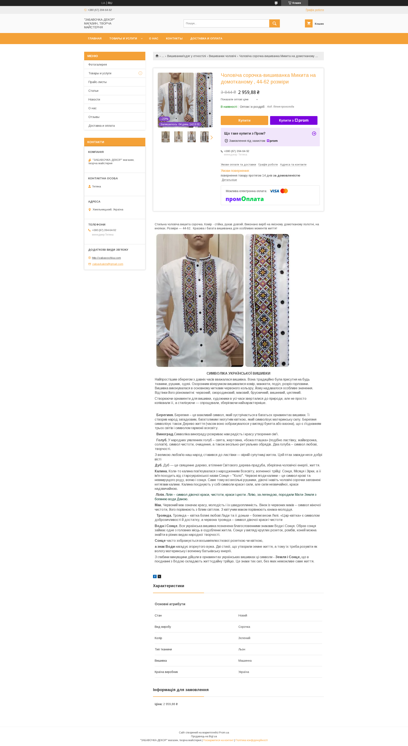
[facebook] (155, 577)
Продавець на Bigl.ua (204, 736)
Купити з (286, 120)
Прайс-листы (97, 82)
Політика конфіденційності (251, 740)
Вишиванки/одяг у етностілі (186, 56)
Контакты (174, 38)
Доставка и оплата (206, 38)
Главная (95, 38)
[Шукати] (274, 23)
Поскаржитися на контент (218, 740)
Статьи (93, 90)
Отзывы (93, 117)
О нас (153, 38)
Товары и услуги (123, 38)
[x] (159, 577)
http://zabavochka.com (106, 257)
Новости (94, 99)
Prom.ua (224, 732)
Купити (244, 120)
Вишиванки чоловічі (222, 56)
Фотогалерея (97, 64)
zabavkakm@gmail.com (107, 264)
